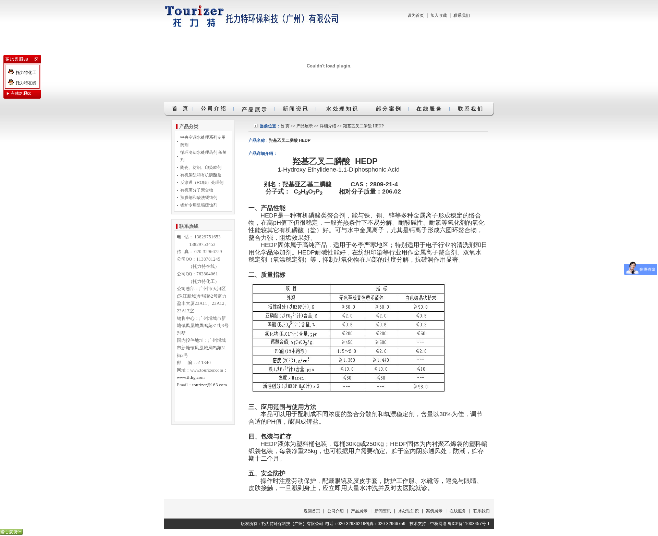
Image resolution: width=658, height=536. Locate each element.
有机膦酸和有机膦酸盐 (200, 175)
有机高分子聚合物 (196, 190)
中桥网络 (438, 523)
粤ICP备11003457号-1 (469, 523)
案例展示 (434, 511)
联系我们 (461, 15)
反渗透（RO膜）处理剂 (201, 182)
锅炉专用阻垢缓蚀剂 (198, 205)
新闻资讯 (383, 511)
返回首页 (312, 511)
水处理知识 (408, 511)
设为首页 (415, 15)
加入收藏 (438, 15)
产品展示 (304, 126)
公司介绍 (335, 511)
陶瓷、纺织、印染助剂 (200, 167)
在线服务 (458, 511)
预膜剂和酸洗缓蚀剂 (198, 197)
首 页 (285, 126)
